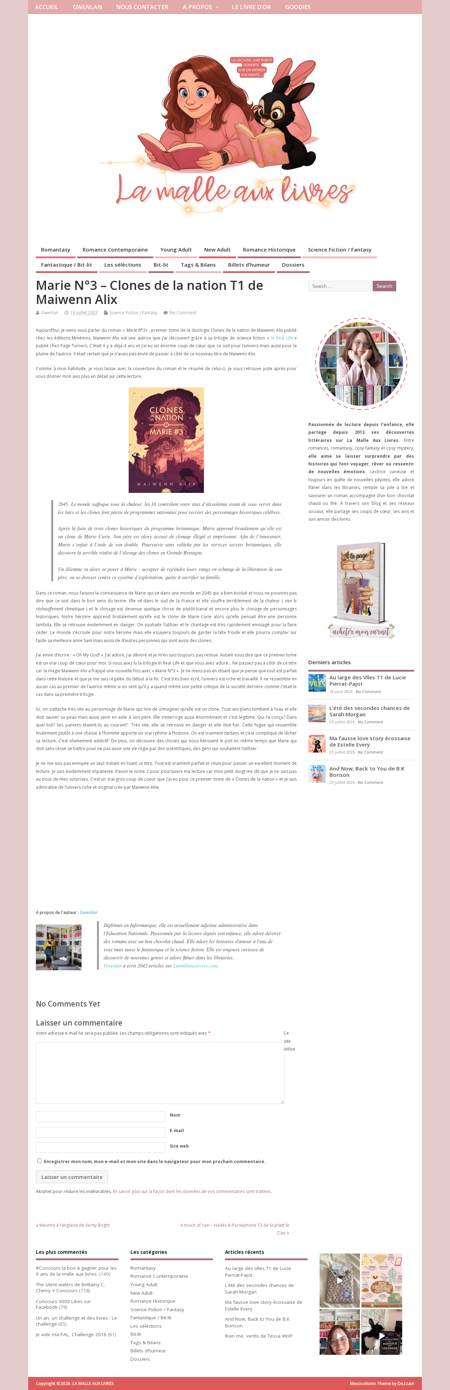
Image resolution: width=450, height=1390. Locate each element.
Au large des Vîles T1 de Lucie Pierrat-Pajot (367, 680)
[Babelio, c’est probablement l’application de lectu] (340, 1336)
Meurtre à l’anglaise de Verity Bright (74, 1225)
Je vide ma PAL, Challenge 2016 (71, 1334)
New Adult (217, 249)
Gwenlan (49, 313)
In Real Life (282, 338)
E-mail (177, 1131)
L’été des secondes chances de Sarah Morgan (369, 711)
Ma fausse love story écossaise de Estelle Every (370, 741)
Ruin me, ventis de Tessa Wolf (258, 1336)
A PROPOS (197, 7)
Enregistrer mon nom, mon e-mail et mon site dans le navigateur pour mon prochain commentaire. (155, 1161)
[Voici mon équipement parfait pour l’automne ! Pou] (381, 1280)
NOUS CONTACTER (142, 7)
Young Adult (176, 249)
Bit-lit (161, 264)
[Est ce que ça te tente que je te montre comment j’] (340, 1280)
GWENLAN (87, 7)
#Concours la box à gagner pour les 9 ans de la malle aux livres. (76, 1271)
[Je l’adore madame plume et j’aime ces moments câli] (381, 1336)
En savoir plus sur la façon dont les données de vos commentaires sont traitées (192, 1191)
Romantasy (55, 249)
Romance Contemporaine (115, 249)
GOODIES (298, 7)
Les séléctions (122, 264)
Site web (179, 1146)
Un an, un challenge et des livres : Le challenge (76, 1321)
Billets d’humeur (249, 264)
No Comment (182, 313)
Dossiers (293, 264)
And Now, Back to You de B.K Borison (366, 771)
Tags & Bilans (198, 264)
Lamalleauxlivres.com (195, 965)
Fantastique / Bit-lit (66, 264)
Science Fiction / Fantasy (340, 249)
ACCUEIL (46, 7)
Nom (175, 1115)
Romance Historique (269, 249)
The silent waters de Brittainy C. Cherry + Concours (70, 1287)
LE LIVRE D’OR (251, 7)
